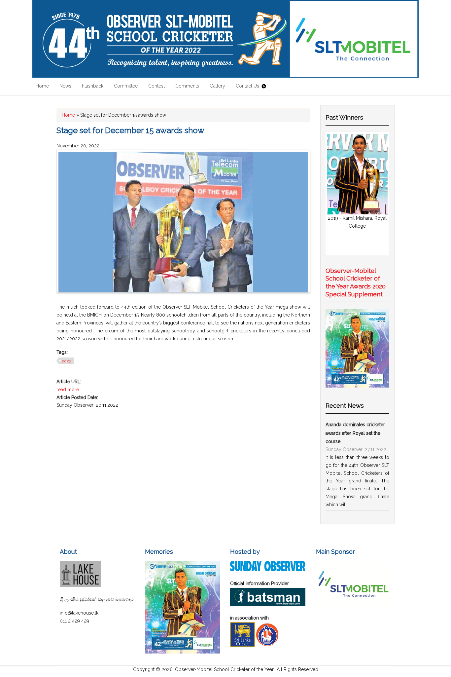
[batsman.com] (267, 604)
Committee (126, 86)
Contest (156, 86)
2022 (66, 361)
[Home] (225, 39)
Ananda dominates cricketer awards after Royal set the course (355, 433)
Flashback (92, 86)
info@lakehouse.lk (79, 613)
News (65, 86)
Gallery (217, 86)
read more (67, 389)
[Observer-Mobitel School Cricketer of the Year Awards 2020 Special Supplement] (357, 386)
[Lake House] (80, 585)
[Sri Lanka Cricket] (242, 645)
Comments (187, 86)
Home (42, 86)
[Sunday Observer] (267, 569)
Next (379, 193)
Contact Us (247, 86)
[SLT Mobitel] (353, 608)
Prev (335, 193)
